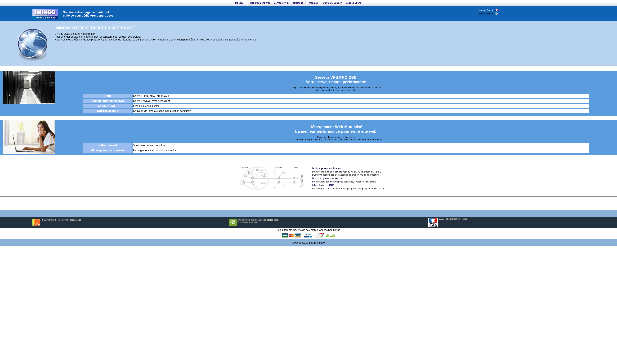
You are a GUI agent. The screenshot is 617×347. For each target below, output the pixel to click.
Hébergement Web (260, 2)
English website (486, 14)
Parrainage (297, 2)
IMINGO (239, 2)
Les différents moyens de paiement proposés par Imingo (308, 230)
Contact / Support (332, 2)
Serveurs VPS (281, 2)
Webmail (313, 2)
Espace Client (353, 2)
